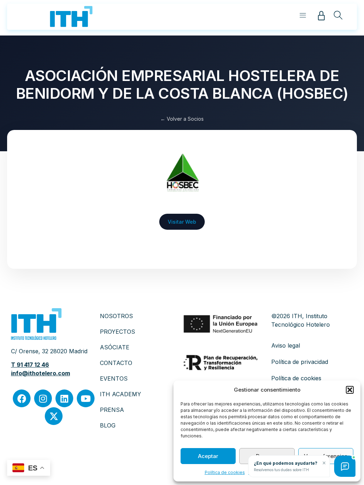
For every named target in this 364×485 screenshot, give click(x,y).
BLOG (108, 425)
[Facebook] (22, 398)
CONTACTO (116, 362)
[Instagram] (43, 398)
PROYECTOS (117, 331)
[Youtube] (86, 398)
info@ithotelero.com (40, 373)
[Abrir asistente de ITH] (344, 466)
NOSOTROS (116, 316)
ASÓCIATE (114, 347)
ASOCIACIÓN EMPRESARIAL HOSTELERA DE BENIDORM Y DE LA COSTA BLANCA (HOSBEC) (182, 84)
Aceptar (208, 456)
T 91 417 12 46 (30, 364)
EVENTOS (114, 378)
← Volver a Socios (182, 119)
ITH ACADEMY (120, 394)
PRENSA (112, 409)
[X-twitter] (54, 416)
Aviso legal (285, 345)
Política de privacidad (299, 361)
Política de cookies (225, 472)
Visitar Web (182, 222)
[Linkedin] (64, 398)
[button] (349, 389)
